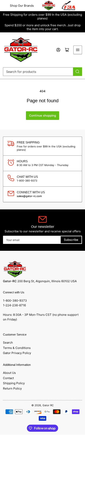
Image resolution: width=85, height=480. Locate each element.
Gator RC (48, 405)
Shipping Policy (14, 383)
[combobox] (42, 71)
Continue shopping (42, 115)
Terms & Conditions (17, 348)
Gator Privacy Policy (17, 353)
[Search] (77, 72)
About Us (9, 373)
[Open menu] (77, 50)
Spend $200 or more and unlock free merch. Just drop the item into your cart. (43, 27)
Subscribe (71, 240)
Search (8, 342)
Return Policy (12, 388)
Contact (8, 378)
